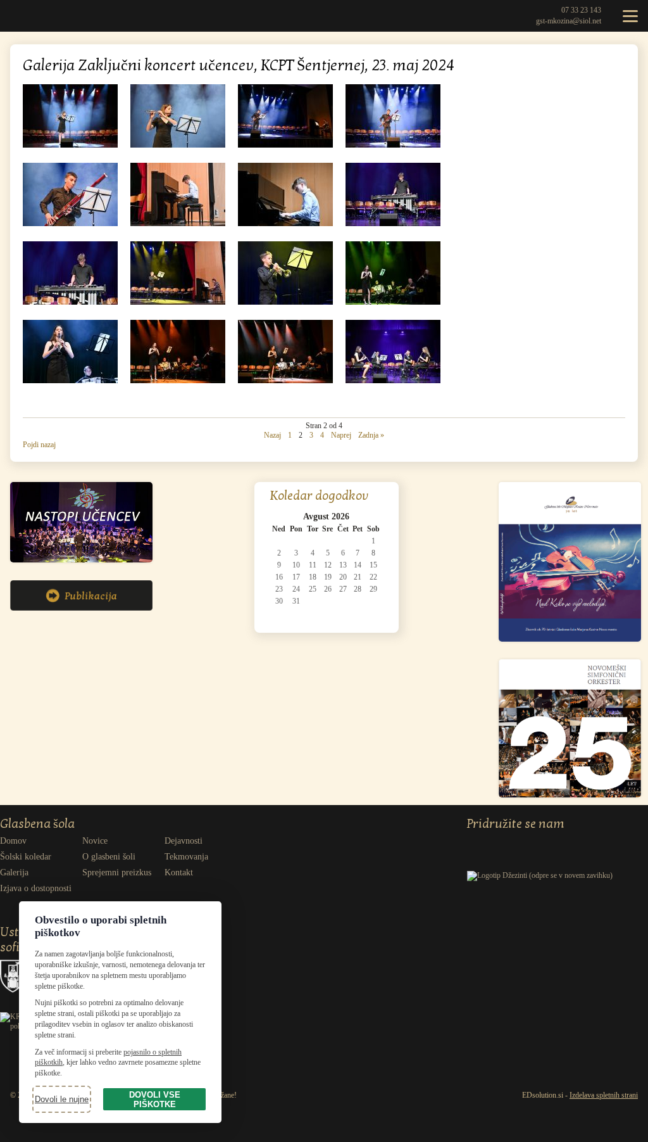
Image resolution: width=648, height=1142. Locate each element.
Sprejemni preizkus (116, 872)
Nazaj (272, 435)
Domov (13, 841)
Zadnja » (371, 435)
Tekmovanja (186, 856)
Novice (95, 841)
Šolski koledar (25, 856)
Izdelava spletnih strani (604, 1095)
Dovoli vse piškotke (154, 1099)
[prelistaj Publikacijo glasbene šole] (81, 608)
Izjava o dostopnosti (36, 888)
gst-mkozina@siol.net (568, 20)
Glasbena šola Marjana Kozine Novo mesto (28, 16)
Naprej (341, 435)
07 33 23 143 (581, 10)
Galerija (14, 872)
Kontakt (179, 872)
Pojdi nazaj (39, 444)
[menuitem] (41, 841)
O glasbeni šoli (108, 856)
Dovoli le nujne (62, 1099)
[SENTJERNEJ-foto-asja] (70, 145)
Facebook (501, 842)
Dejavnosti (183, 841)
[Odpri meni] (630, 16)
